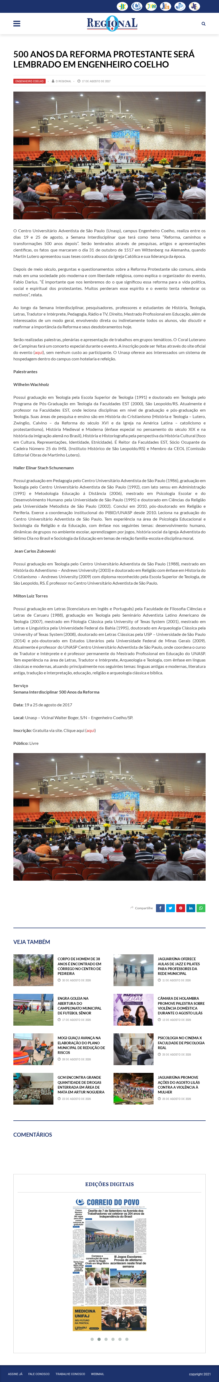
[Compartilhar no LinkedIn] (190, 908)
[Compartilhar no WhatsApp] (201, 908)
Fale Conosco (39, 1374)
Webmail (97, 1374)
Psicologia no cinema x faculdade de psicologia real (181, 1043)
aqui (39, 352)
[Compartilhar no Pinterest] (180, 908)
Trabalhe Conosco (70, 1374)
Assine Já (15, 1374)
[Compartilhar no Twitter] (170, 908)
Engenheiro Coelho (29, 81)
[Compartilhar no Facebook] (160, 908)
